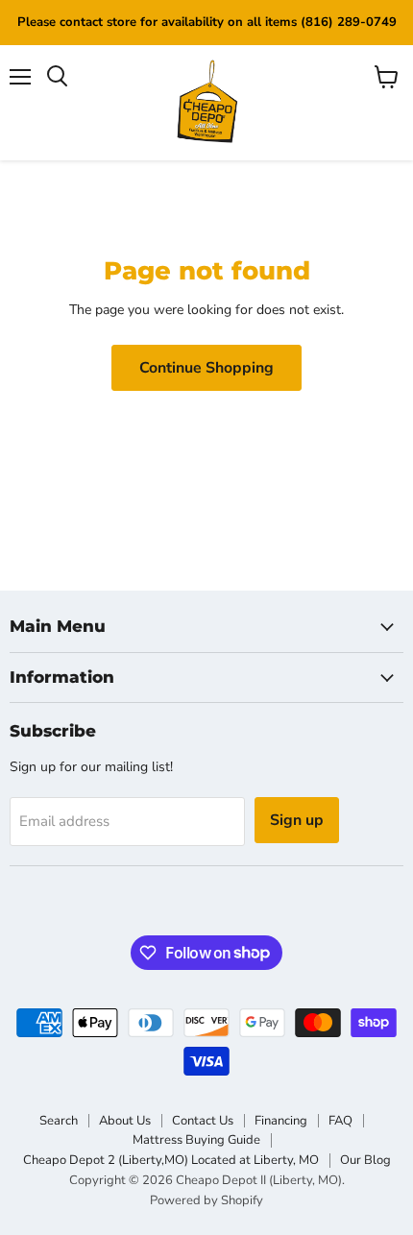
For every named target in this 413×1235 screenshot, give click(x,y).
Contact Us (202, 1120)
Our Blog (365, 1160)
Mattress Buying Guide (196, 1140)
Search (58, 1120)
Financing (281, 1120)
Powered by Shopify (206, 1200)
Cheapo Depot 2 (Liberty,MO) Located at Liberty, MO (171, 1160)
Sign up (297, 820)
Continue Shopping (206, 367)
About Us (125, 1120)
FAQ (340, 1120)
